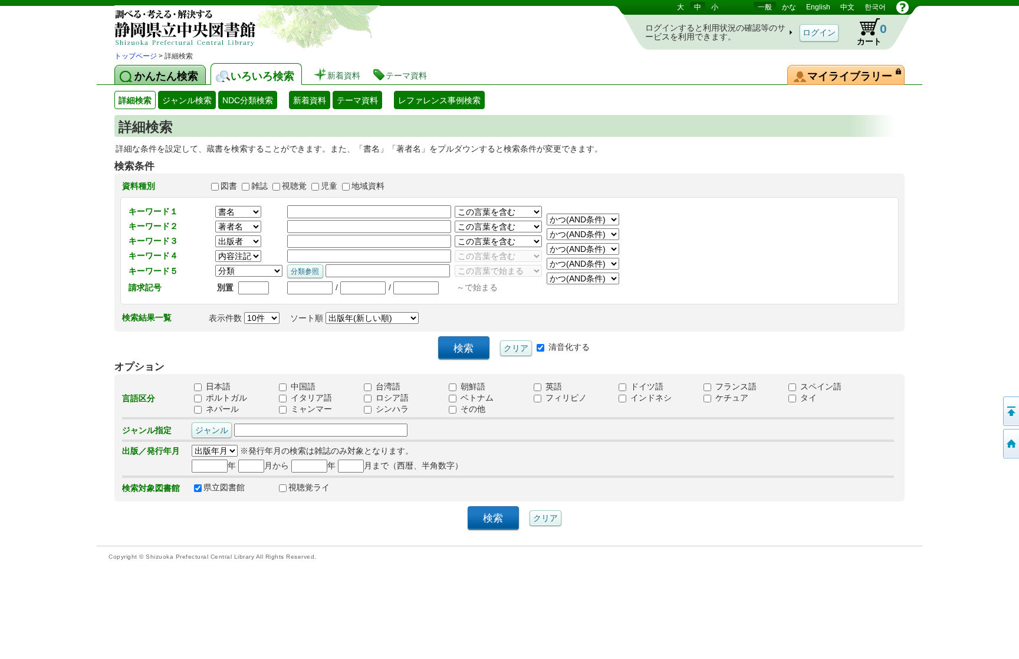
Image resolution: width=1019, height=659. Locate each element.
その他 (471, 409)
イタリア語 (310, 398)
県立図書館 (224, 488)
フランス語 (735, 387)
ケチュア (730, 398)
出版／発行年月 (151, 450)
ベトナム (476, 398)
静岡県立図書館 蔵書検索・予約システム (238, 25)
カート (866, 32)
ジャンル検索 (187, 100)
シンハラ (391, 409)
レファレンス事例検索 (439, 100)
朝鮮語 (471, 387)
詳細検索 (135, 100)
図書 (229, 186)
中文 (847, 7)
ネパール (221, 409)
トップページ (135, 56)
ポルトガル (225, 398)
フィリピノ (565, 398)
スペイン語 (820, 387)
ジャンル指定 (147, 430)
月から (276, 465)
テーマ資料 (357, 100)
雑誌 (259, 186)
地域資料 (367, 186)
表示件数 (226, 318)
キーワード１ (153, 211)
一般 (765, 7)
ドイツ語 (645, 387)
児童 (329, 186)
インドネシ (650, 398)
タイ (807, 398)
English (818, 7)
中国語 (301, 387)
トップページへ (1010, 443)
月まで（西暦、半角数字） (413, 465)
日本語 (217, 387)
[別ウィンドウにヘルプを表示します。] (902, 7)
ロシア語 (391, 398)
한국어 (875, 7)
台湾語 (386, 387)
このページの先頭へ (1010, 411)
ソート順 (308, 318)
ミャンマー (310, 409)
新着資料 (309, 100)
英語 (552, 387)
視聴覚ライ (309, 488)
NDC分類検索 (247, 100)
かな (789, 7)
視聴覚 (294, 186)
